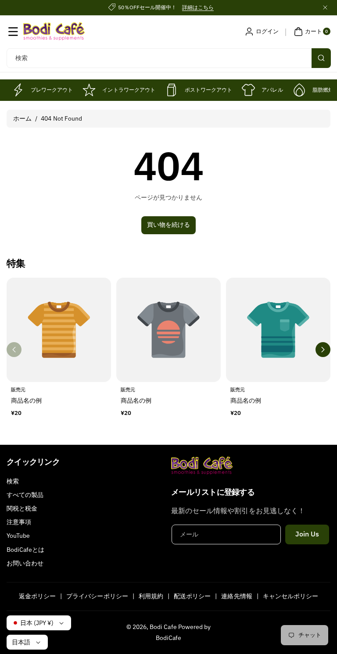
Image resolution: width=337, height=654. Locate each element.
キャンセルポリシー (290, 596)
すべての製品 (25, 495)
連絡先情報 (236, 596)
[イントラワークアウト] (89, 89)
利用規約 (151, 596)
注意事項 (19, 522)
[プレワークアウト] (18, 89)
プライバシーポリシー (97, 596)
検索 (13, 481)
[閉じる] (325, 7)
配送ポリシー (192, 596)
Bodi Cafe (163, 627)
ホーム (22, 118)
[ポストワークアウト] (172, 89)
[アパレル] (248, 89)
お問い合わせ (25, 563)
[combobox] (168, 58)
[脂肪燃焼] (299, 89)
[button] (13, 31)
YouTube (18, 536)
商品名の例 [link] (26, 400)
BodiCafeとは (26, 550)
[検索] (321, 58)
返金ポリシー (37, 596)
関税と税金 (22, 508)
